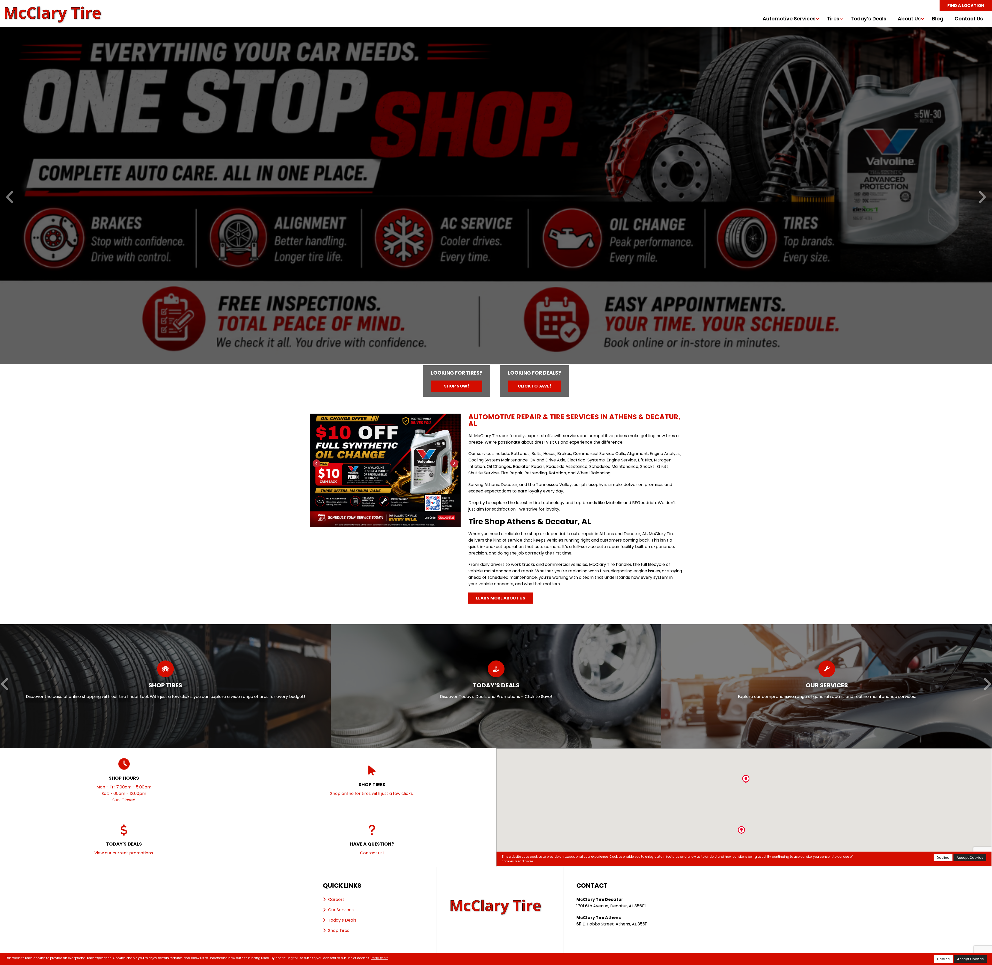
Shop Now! (456, 386)
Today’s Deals (868, 19)
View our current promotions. (124, 848)
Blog (937, 19)
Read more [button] (379, 958)
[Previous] (10, 197)
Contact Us (969, 19)
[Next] (982, 197)
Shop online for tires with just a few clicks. (372, 788)
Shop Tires (338, 930)
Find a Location (965, 6)
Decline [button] (943, 959)
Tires (833, 19)
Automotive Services (789, 19)
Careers (336, 899)
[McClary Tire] (53, 9)
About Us (909, 19)
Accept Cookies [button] (970, 959)
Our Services (341, 910)
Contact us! (372, 848)
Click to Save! (534, 386)
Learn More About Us (500, 598)
